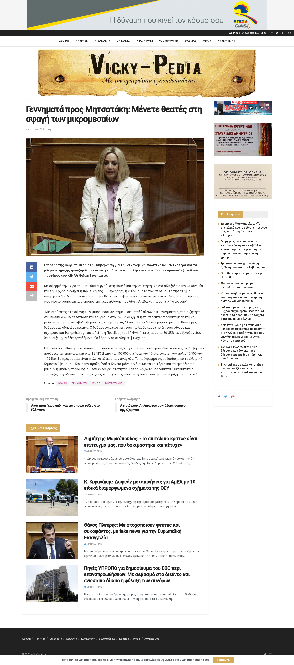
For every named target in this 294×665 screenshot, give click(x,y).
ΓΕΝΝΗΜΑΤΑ (80, 383)
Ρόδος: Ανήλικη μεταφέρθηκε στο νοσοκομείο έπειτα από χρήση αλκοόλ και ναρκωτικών (243, 297)
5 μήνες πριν (94, 544)
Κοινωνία (123, 41)
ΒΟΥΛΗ (62, 383)
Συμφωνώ (223, 659)
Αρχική (64, 41)
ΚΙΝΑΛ (96, 383)
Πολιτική (81, 41)
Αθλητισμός (226, 41)
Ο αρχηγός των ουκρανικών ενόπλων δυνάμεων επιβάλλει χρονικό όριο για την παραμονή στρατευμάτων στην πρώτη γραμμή (241, 249)
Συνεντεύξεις (169, 41)
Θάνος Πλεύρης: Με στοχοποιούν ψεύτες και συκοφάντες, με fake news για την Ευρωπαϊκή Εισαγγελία (132, 531)
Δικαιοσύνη (144, 41)
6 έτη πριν (32, 129)
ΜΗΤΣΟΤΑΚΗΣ (114, 383)
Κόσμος (190, 41)
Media (207, 41)
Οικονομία (102, 41)
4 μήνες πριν (94, 451)
